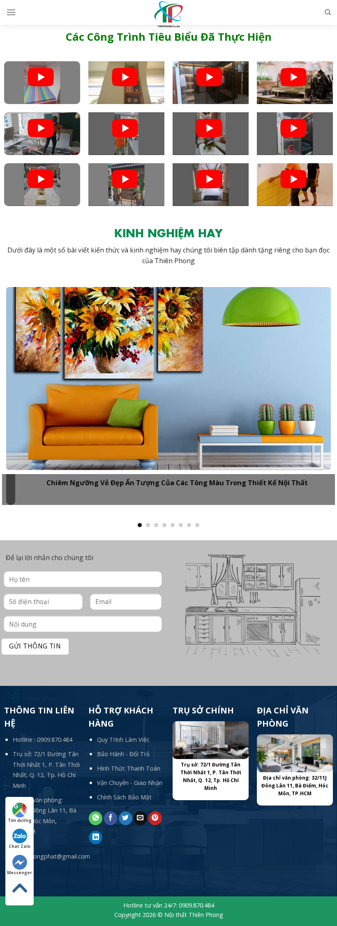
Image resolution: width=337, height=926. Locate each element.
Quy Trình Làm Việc (123, 739)
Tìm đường (20, 820)
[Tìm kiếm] (328, 12)
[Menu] (11, 12)
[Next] (318, 391)
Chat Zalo (19, 846)
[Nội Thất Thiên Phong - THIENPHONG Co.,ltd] (169, 14)
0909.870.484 (54, 739)
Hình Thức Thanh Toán (128, 768)
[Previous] (19, 391)
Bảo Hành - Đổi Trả (123, 754)
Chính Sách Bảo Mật (124, 797)
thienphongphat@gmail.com (51, 856)
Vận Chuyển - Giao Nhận (129, 783)
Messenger (19, 872)
